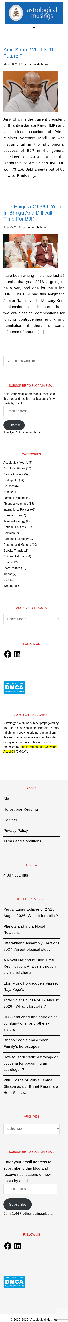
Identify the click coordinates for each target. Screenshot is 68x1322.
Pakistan (9, 533)
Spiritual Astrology (15, 556)
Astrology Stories (14, 468)
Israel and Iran (12, 515)
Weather (8, 585)
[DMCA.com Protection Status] (14, 692)
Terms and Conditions (22, 841)
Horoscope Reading (20, 809)
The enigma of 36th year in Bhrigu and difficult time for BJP (32, 213)
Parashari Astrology (16, 538)
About (8, 798)
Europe (8, 491)
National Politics (13, 527)
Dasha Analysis (13, 474)
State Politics (11, 568)
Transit (7, 574)
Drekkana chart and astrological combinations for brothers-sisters (31, 1023)
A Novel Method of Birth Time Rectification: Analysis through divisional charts (29, 966)
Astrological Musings (34, 13)
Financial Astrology (15, 503)
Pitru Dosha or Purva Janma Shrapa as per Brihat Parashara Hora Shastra (30, 1086)
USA (6, 579)
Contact (10, 820)
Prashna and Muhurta (17, 544)
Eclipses (9, 486)
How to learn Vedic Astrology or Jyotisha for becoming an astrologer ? (30, 1063)
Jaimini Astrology (14, 521)
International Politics (16, 509)
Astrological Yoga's (15, 462)
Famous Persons (14, 497)
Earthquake (10, 480)
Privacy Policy (15, 830)
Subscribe (14, 425)
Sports (7, 562)
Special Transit (13, 550)
